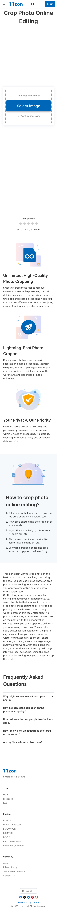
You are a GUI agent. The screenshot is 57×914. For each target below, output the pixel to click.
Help (5, 794)
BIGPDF (7, 820)
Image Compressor (12, 824)
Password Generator (13, 845)
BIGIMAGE (8, 833)
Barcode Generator (12, 841)
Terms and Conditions (14, 871)
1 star (21, 224)
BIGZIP (6, 837)
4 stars (32, 224)
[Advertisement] (28, 55)
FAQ (5, 803)
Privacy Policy (10, 867)
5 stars (36, 224)
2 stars (25, 224)
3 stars (28, 224)
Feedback (8, 798)
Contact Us (9, 875)
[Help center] (40, 4)
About (6, 863)
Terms (36, 902)
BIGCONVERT (10, 828)
